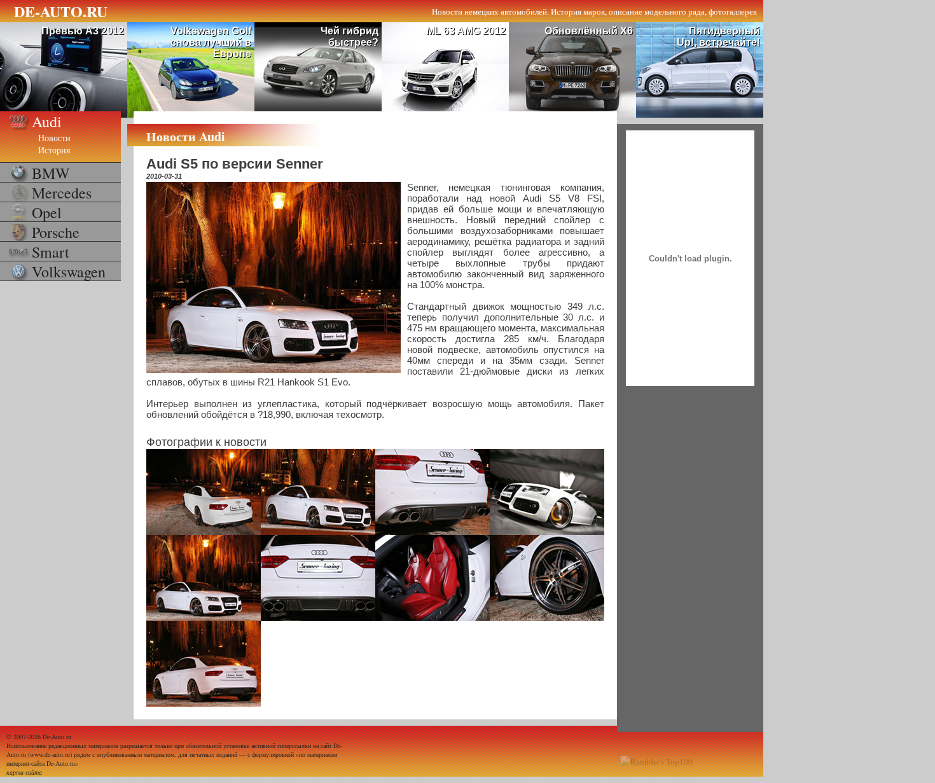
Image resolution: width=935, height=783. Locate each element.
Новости (54, 138)
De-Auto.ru (57, 736)
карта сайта (24, 772)
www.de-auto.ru (50, 754)
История (54, 150)
